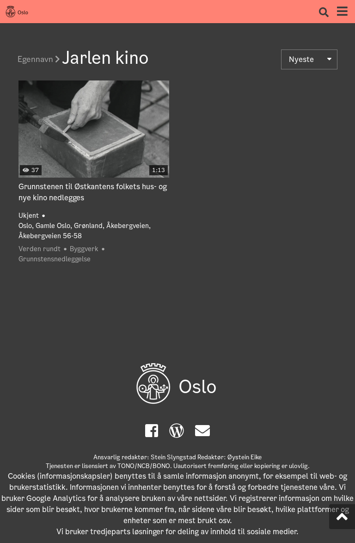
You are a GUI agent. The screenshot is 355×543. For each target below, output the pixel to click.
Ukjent (28, 215)
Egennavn (36, 59)
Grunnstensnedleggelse (54, 259)
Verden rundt (39, 248)
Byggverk (84, 248)
